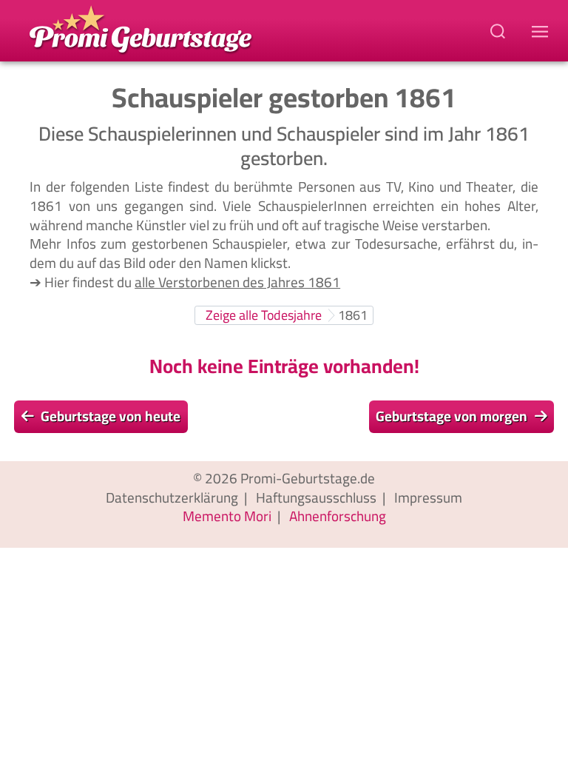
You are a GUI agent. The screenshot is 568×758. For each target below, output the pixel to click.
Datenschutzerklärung (172, 497)
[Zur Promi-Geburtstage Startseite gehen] (140, 28)
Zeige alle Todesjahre (264, 315)
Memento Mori (227, 516)
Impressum (428, 497)
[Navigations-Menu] (542, 30)
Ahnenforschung (337, 516)
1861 (353, 315)
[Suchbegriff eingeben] (499, 30)
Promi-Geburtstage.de (307, 478)
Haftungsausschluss (316, 497)
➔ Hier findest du (185, 282)
